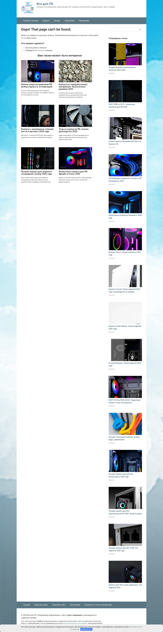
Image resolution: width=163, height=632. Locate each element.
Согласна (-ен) (86, 629)
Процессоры (84, 21)
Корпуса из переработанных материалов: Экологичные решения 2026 (73, 86)
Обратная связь (41, 605)
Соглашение (75, 605)
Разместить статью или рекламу (98, 605)
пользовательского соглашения (75, 623)
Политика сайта (59, 605)
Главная (26, 605)
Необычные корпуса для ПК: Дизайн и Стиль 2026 (73, 172)
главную (40, 50)
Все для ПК (45, 4)
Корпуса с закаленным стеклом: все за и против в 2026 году (37, 130)
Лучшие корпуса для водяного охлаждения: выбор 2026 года (36, 172)
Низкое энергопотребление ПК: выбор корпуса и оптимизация (37, 85)
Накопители (70, 21)
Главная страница (30, 21)
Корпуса (46, 21)
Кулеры (57, 21)
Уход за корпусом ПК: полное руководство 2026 (73, 130)
